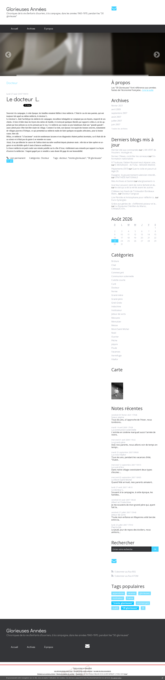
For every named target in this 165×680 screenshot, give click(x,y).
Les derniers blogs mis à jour (63, 671)
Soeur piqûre (117, 417)
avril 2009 (116, 109)
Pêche (114, 340)
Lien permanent (17, 158)
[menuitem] (14, 29)
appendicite (118, 593)
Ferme (114, 291)
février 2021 (117, 105)
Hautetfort (88, 668)
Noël (113, 333)
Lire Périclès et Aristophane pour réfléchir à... (133, 197)
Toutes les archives (119, 129)
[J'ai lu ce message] (162, 678)
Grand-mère (117, 295)
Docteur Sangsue (130, 193)
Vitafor (114, 359)
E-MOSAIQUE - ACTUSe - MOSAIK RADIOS (135, 164)
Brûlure (115, 261)
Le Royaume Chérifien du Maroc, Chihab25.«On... (128, 207)
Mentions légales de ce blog (65, 674)
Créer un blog (77, 668)
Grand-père (117, 299)
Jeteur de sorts (118, 314)
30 (143, 608)
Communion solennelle (122, 276)
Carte (117, 370)
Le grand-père (118, 442)
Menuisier (116, 321)
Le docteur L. (22, 99)
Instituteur (116, 310)
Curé (113, 284)
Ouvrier (115, 337)
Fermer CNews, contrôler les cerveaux (129, 156)
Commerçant (117, 272)
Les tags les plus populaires (102, 671)
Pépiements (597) (119, 168)
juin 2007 (115, 124)
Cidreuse (115, 269)
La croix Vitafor (118, 454)
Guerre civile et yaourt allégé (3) (134, 170)
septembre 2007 (119, 113)
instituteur (118, 598)
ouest (115, 608)
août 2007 (116, 117)
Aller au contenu (9, 2)
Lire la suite (147, 90)
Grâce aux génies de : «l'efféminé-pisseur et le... (133, 203)
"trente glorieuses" (77, 158)
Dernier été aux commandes (125, 149)
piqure (114, 344)
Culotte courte (118, 280)
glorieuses (144, 593)
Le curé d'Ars (117, 467)
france (130, 598)
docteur (63, 158)
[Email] (114, 8)
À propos (48, 28)
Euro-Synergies (118, 200)
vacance (131, 593)
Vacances (115, 352)
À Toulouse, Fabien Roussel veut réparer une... (133, 162)
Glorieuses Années (26, 8)
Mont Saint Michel (120, 329)
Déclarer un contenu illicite (46, 674)
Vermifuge (116, 355)
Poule (114, 348)
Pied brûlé (116, 527)
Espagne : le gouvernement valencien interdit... (133, 175)
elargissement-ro (146, 181)
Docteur (45, 158)
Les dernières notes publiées (83, 671)
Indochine (116, 306)
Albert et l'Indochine (121, 502)
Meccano (115, 318)
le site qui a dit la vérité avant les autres (134, 187)
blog (125, 674)
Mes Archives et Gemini (122, 181)
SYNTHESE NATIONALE (126, 177)
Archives (31, 28)
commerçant (143, 603)
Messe (114, 325)
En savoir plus (116, 678)
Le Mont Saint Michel (121, 479)
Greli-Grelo (116, 303)
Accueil (14, 28)
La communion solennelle (123, 429)
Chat (113, 265)
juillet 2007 (116, 121)
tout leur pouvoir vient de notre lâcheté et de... (133, 185)
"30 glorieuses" (94, 158)
